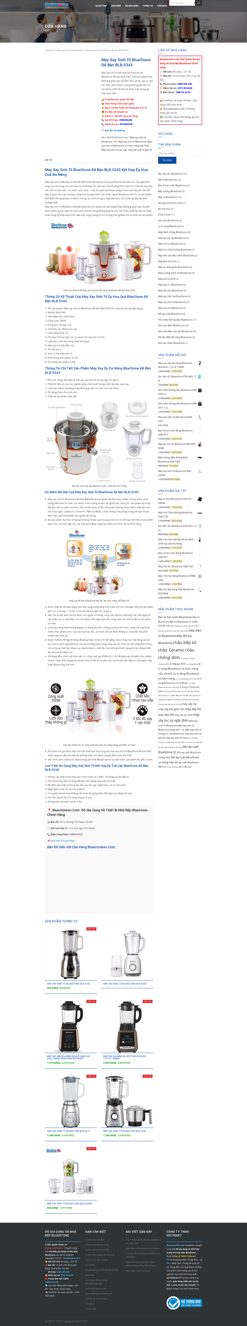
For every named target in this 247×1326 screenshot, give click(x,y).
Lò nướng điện (191, 664)
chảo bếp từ (184, 642)
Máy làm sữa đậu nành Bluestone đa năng (183, 700)
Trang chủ (49, 50)
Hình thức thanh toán (95, 1288)
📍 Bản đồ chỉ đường (113, 130)
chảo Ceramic (171, 650)
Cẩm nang (162, 6)
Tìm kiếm (167, 160)
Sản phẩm (116, 6)
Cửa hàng (90, 1264)
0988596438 (125, 120)
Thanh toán (90, 1308)
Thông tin (148, 6)
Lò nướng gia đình (176, 663)
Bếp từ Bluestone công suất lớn (182, 626)
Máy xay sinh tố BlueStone (69, 50)
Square (68, 1321)
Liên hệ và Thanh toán (96, 1298)
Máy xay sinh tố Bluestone (132, 141)
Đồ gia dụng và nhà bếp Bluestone (101, 1269)
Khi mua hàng (132, 6)
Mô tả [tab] (48, 159)
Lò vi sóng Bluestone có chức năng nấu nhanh (179, 668)
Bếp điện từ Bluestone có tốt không (143, 1248)
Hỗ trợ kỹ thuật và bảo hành (98, 1293)
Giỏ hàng (89, 1275)
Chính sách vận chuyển (96, 1259)
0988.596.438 (184, 84)
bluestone (101, 6)
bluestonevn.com (71, 1258)
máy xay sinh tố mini (177, 737)
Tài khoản (90, 1303)
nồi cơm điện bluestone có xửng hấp (188, 742)
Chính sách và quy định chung (100, 1254)
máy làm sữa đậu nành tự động (169, 704)
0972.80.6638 (184, 88)
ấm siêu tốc (185, 766)
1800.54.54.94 (183, 92)
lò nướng (184, 658)
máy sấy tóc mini (183, 714)
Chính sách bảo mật (95, 1239)
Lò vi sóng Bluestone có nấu (185, 679)
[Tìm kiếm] (198, 3)
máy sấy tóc (189, 704)
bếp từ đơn (184, 631)
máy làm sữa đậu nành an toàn (175, 691)
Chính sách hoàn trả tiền (97, 1249)
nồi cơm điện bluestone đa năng (170, 747)
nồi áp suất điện (172, 767)
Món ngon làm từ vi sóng (138, 1270)
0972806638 (126, 124)
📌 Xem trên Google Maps (61, 840)
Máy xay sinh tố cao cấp (114, 149)
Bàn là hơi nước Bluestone (175, 617)
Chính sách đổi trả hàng (96, 1244)
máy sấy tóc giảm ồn (171, 709)
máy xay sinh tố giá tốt (140, 149)
